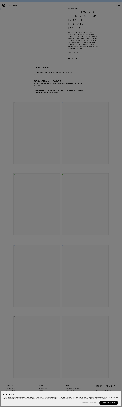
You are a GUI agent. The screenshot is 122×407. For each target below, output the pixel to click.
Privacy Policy (103, 398)
